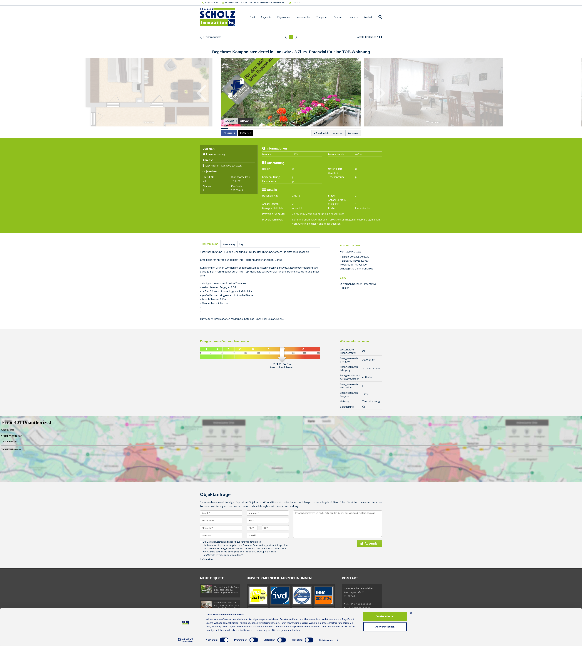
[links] (285, 37)
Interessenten (303, 17)
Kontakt (368, 17)
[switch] (253, 640)
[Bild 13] (308, 128)
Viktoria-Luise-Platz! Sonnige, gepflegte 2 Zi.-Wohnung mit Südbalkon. (226, 590)
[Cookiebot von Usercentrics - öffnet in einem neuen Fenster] (185, 640)
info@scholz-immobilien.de (216, 554)
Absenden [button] (372, 543)
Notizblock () (322, 133)
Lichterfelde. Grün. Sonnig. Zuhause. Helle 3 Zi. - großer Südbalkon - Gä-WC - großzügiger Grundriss (226, 608)
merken (339, 133)
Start (252, 17)
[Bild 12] (301, 128)
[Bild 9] (280, 128)
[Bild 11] (294, 128)
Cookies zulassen (385, 616)
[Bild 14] (315, 128)
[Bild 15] (322, 128)
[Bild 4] (245, 128)
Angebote (266, 17)
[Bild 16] (329, 128)
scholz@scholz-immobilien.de (356, 268)
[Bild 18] (343, 128)
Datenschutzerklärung (217, 541)
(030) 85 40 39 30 (211, 3)
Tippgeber (321, 17)
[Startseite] (221, 17)
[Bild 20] (357, 128)
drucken (354, 133)
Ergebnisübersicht (212, 36)
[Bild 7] (266, 128)
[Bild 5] (252, 128)
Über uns (353, 17)
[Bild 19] (350, 128)
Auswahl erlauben (385, 626)
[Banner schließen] (411, 613)
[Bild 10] (287, 128)
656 (204, 181)
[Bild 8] (273, 128)
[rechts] (296, 37)
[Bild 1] (224, 128)
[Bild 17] (336, 128)
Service (337, 17)
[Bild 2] (231, 128)
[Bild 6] (259, 128)
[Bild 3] (238, 128)
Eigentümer (283, 17)
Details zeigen (326, 640)
